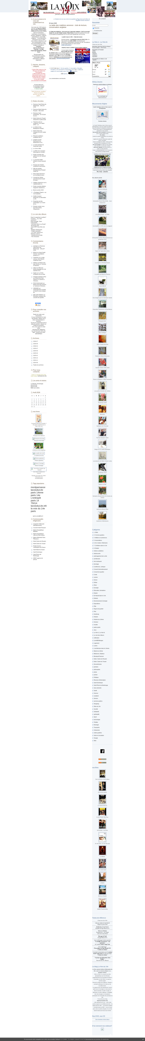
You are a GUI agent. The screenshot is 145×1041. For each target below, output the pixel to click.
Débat (95, 582)
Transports (97, 727)
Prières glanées (39, 460)
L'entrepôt (36, 498)
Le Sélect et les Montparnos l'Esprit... (38, 127)
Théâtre (96, 722)
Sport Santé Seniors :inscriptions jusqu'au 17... (39, 254)
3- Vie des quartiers (99, 535)
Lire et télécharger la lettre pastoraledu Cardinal (102, 942)
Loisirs (95, 645)
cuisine (96, 577)
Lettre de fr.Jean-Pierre (102, 933)
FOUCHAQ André (38, 283)
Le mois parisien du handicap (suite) (38, 145)
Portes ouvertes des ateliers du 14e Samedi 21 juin (39, 156)
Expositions (97, 603)
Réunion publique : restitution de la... (38, 136)
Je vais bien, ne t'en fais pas (102, 843)
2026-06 (35, 343)
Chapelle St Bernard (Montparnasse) (38, 524)
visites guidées (98, 732)
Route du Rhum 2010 (102, 509)
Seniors (96, 698)
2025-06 (35, 350)
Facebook (74, 71)
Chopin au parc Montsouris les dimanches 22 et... (38, 141)
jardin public (97, 627)
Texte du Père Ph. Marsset (102, 959)
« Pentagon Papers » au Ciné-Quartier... (39, 193)
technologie (97, 719)
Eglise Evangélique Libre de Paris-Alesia (38, 534)
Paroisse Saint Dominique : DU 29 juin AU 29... (39, 114)
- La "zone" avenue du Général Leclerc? (37, 233)
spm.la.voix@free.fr (38, 516)
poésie (95, 674)
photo (95, 672)
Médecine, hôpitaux (99, 653)
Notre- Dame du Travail (100, 661)
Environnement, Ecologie (100, 601)
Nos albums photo (97, 177)
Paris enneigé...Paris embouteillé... (36, 222)
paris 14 (35, 500)
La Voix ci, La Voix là (99, 632)
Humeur (96, 622)
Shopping (96, 703)
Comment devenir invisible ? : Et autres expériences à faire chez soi (39, 425)
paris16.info (34, 385)
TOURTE (35, 257)
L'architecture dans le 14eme (101, 648)
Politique (96, 677)
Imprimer (65, 73)
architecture (97, 558)
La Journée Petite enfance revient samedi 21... (39, 161)
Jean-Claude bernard (102, 344)
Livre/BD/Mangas (98, 640)
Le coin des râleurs (99, 635)
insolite (96, 624)
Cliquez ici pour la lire (102, 924)
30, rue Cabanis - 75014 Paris (99, 47)
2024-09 (35, 362)
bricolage (96, 564)
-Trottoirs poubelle (36, 231)
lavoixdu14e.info (42, 376)
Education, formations (99, 590)
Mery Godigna (102, 332)
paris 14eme (37, 492)
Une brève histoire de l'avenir (39, 472)
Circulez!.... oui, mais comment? (36, 219)
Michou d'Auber (102, 896)
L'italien (102, 883)
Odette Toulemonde (102, 909)
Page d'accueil (81, 19)
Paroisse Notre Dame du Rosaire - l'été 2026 (39, 110)
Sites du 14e (97, 706)
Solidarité (96, 711)
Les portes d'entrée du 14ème (102, 391)
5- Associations (98, 540)
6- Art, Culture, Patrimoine (101, 543)
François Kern (102, 321)
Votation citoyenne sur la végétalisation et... (39, 183)
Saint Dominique (37, 552)
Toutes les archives (38, 365)
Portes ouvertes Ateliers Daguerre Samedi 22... (39, 187)
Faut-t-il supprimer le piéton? (38, 217)
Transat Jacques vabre (102, 437)
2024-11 (35, 360)
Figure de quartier (98, 609)
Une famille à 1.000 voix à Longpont (102, 226)
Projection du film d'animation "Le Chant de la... (39, 203)
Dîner (95, 585)
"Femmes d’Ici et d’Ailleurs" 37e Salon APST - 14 (38, 123)
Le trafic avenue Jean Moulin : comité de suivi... (39, 259)
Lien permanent (60, 69)
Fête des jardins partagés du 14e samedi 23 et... (39, 269)
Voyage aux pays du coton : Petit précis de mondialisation (39, 477)
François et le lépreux (39, 435)
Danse (95, 580)
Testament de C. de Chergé (102, 932)
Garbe (35, 273)
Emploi (96, 593)
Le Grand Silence (102, 805)
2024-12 (35, 358)
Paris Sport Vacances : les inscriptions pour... (39, 174)
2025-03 (35, 353)
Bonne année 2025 (38, 190)
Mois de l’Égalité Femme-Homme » (83, 19)
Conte (95, 574)
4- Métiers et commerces (100, 537)
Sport (95, 717)
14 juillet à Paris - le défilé (102, 214)
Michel (35, 252)
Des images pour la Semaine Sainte (102, 297)
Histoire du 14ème (99, 619)
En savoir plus (105, 1039)
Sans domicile (97, 688)
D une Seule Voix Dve (102, 817)
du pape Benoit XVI (102, 937)
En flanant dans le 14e (100, 595)
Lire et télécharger (102, 948)
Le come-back (102, 870)
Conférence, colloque (99, 566)
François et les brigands (39, 450)
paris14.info (34, 386)
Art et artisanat (98, 561)
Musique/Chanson (99, 656)
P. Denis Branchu (38, 84)
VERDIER (36, 288)
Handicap (96, 614)
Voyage (96, 738)
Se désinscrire (98, 30)
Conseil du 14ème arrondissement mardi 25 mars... (39, 179)
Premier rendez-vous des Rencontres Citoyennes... (38, 208)
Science (96, 693)
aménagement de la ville (100, 556)
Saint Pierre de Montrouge (37, 555)
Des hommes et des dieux (102, 779)
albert (34, 268)
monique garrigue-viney (39, 276)
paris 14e (35, 495)
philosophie (97, 669)
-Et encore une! (35, 225)
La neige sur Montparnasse (102, 262)
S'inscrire (96, 28)
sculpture (96, 696)
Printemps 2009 (102, 402)
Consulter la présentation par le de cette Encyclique (102, 953)
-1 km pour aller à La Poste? (38, 224)
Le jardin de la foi (39, 455)
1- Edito (96, 532)
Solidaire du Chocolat (102, 426)
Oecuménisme (98, 664)
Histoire (96, 616)
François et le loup (39, 440)
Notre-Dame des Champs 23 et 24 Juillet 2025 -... (39, 132)
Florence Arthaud (102, 189)
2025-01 (35, 355)
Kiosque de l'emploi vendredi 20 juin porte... (39, 165)
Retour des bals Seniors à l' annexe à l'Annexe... (39, 264)
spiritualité (96, 714)
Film (95, 611)
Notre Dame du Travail (39, 543)
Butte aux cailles (35, 388)
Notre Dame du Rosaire (39, 541)
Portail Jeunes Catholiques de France (39, 546)
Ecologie (96, 587)
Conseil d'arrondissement (101, 569)
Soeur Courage (39, 465)
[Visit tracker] (102, 1030)
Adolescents (97, 553)
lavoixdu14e (37, 490)
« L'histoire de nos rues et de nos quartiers (64, 19)
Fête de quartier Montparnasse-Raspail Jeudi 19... (39, 170)
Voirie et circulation (99, 735)
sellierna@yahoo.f (66, 45)
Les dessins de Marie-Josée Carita (102, 461)
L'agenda (94, 60)
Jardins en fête (102, 484)
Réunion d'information (100, 680)
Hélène (35, 262)
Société (96, 709)
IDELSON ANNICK (38, 295)
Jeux (95, 630)
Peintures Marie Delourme (102, 356)
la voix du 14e (38, 508)
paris (33, 511)
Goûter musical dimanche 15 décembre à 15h (39, 197)
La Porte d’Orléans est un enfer (39, 273)
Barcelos (102, 414)
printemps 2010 (102, 472)
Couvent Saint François (39, 527)
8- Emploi (96, 548)
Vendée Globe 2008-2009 (102, 367)
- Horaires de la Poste (36, 235)
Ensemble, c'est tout (102, 830)
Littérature (96, 638)
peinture (96, 667)
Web (95, 740)
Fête (95, 606)
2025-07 (35, 348)
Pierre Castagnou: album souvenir (102, 379)
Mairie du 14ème (98, 651)
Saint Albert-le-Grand (38, 549)
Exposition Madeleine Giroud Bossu (102, 309)
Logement (96, 643)
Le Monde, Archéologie (37, 383)
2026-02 (35, 346)
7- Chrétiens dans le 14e (100, 545)
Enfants (96, 598)
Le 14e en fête (37, 148)
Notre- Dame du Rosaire (100, 659)
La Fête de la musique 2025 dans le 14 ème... (39, 151)
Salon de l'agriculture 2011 (102, 251)
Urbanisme (97, 730)
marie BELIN (102, 286)
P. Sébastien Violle (39, 87)
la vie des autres (102, 792)
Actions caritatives (98, 551)
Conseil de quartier (99, 572)
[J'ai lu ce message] (143, 1039)
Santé (95, 690)
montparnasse (38, 487)
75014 (34, 503)
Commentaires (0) (69, 69)
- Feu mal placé (35, 236)
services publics (98, 701)
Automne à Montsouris (102, 521)
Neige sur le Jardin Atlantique (102, 449)
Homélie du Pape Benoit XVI (102, 928)
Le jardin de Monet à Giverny (102, 274)
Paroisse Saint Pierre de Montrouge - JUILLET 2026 (39, 106)
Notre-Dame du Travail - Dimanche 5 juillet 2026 (39, 119)
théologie (96, 725)
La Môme (102, 856)
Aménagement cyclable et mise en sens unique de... (39, 291)
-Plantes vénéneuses (36, 229)
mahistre (35, 246)
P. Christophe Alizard (38, 86)
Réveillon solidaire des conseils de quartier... (39, 297)
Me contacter (102, 18)
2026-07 (35, 341)
